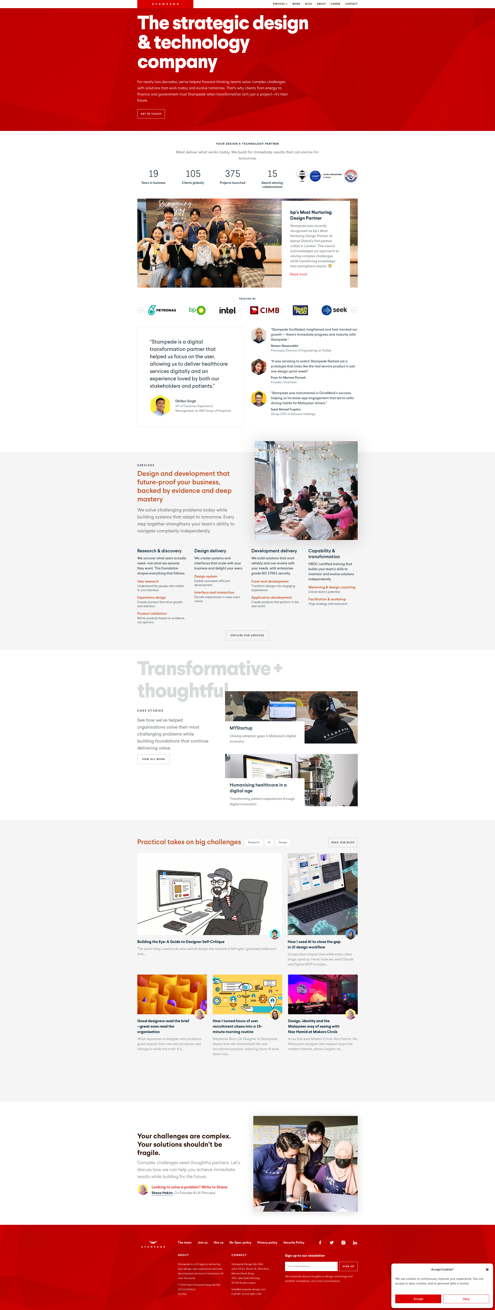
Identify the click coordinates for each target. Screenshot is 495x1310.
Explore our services (247, 635)
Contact (351, 3)
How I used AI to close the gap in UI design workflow (323, 894)
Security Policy (293, 1242)
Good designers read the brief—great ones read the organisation (172, 994)
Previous (140, 310)
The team (184, 1242)
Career (335, 3)
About (321, 3)
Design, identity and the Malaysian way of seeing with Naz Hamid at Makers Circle (323, 994)
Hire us (218, 1242)
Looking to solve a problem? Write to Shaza (189, 1187)
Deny (466, 1299)
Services (279, 3)
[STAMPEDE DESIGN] (165, 4)
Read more (298, 274)
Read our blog (343, 842)
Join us (202, 1242)
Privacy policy (267, 1242)
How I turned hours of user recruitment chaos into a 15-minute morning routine (247, 994)
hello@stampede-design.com (248, 1289)
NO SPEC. (182, 1294)
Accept (418, 1299)
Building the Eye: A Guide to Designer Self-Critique (209, 894)
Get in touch (151, 113)
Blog (308, 3)
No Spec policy (240, 1242)
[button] (487, 1269)
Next (355, 310)
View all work (153, 759)
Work (296, 3)
